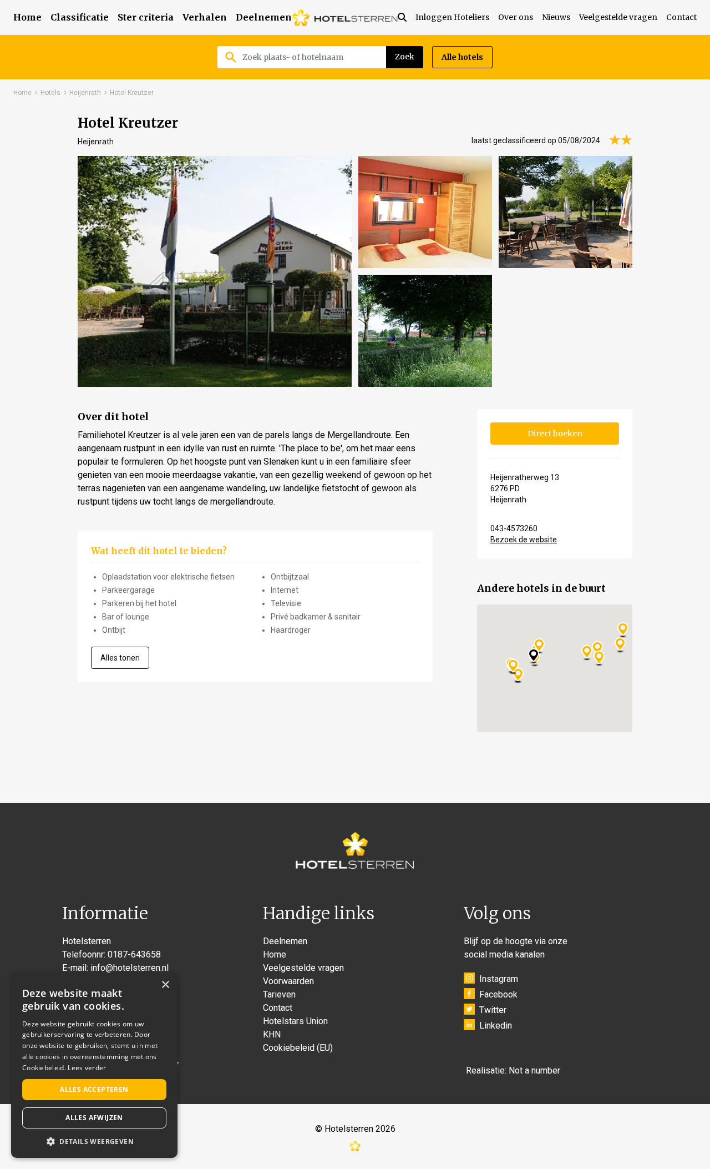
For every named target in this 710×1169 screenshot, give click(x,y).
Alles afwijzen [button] (94, 1117)
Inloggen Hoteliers (452, 17)
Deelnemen (264, 17)
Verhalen (204, 17)
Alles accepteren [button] (94, 1089)
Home (27, 17)
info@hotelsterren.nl (129, 968)
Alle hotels (462, 57)
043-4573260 (513, 528)
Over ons (515, 17)
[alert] (94, 1065)
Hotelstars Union (295, 1021)
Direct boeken (555, 434)
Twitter (492, 1010)
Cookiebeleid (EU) (298, 1047)
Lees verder (87, 1067)
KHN (272, 1034)
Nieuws (556, 17)
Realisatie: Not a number (513, 1070)
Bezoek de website (523, 539)
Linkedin (495, 1025)
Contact (681, 17)
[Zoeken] (406, 17)
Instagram (498, 979)
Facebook (498, 994)
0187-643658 (134, 954)
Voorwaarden (288, 981)
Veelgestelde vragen (618, 17)
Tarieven (279, 994)
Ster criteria (146, 17)
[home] (345, 17)
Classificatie (79, 17)
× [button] (165, 985)
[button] (94, 1141)
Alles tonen (120, 657)
